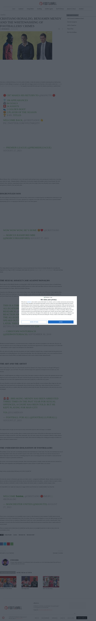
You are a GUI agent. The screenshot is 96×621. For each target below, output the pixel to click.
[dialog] (48, 310)
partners (29, 301)
